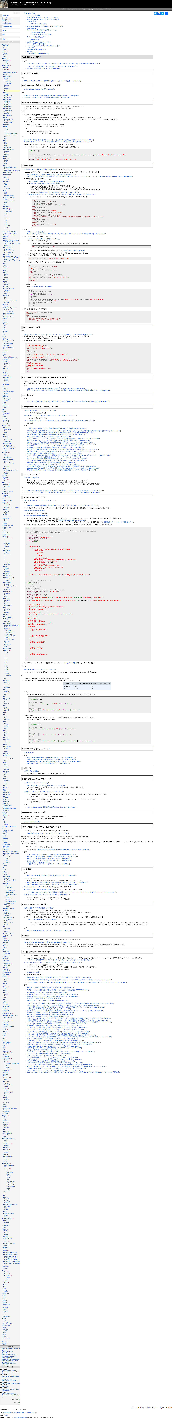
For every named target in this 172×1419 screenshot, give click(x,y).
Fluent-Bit (7, 584)
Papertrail (7, 484)
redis (5, 744)
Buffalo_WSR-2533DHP (11, 851)
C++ (4, 334)
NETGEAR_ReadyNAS (10, 826)
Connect (6, 113)
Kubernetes (7, 365)
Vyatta (6, 646)
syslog (6, 768)
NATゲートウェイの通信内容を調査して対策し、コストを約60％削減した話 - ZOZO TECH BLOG (57, 990)
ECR (5, 138)
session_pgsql (10, 903)
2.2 (6, 655)
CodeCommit (8, 106)
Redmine (5, 1024)
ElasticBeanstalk (9, 149)
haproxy (6, 709)
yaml (5, 1318)
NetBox (6, 614)
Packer (5, 944)
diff (5, 694)
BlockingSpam (8, 1156)
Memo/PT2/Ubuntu (9, 1363)
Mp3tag (5, 814)
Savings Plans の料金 (70, 663)
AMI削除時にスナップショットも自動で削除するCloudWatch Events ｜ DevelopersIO (54, 1048)
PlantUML (6, 956)
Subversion (9, 634)
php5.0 (7, 637)
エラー (6, 1217)
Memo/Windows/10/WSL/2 (10, 1380)
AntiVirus (7, 543)
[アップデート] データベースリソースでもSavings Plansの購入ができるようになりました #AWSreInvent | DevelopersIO (61, 492)
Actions (9, 1275)
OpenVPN (6, 848)
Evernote (5, 393)
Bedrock (6, 88)
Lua (4, 789)
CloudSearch (8, 99)
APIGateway (8, 76)
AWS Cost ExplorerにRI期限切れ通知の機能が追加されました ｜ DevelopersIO (52, 807)
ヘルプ (105, 9)
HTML (6, 479)
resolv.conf (7, 746)
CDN (4, 336)
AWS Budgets (28, 752)
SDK (6, 187)
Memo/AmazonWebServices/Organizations (10, 1390)
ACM (5, 74)
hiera (5, 980)
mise (4, 1297)
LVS (5, 596)
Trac (4, 1104)
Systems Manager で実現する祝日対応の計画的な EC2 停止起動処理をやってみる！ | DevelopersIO (58, 977)
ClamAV (6, 568)
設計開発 (5, 1329)
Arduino (5, 306)
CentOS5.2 (9, 919)
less (5, 716)
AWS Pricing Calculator (31, 878)
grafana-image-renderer (11, 470)
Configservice (8, 112)
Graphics (5, 475)
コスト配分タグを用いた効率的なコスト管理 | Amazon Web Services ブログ (51, 854)
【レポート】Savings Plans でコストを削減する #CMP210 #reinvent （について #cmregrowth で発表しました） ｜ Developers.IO (68, 455)
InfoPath (6, 493)
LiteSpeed (7, 600)
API (5, 454)
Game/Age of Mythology (10, 1359)
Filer (4, 404)
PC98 (4, 869)
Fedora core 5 (9, 577)
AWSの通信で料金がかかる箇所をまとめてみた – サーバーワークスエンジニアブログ (54, 1025)
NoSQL (5, 832)
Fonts (4, 411)
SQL (4, 1037)
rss (5, 926)
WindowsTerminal (9, 1213)
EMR (5, 146)
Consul (5, 349)
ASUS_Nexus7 (8, 242)
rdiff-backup (7, 742)
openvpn (8, 862)
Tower (6, 286)
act (8, 1279)
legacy (6, 1097)
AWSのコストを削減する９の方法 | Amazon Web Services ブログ (47, 1016)
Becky (5, 325)
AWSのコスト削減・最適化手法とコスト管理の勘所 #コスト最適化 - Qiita (50, 987)
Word (4, 1227)
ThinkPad (6, 1103)
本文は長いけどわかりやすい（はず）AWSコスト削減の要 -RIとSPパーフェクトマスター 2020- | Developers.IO (62, 1005)
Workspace (7, 443)
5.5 (5, 817)
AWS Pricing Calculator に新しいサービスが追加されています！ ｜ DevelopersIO (52, 884)
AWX (5, 270)
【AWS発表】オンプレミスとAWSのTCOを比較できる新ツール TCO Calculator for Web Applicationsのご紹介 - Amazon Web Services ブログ (71, 892)
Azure (5, 318)
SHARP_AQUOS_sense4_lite (12, 260)
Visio (4, 1136)
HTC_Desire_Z (8, 252)
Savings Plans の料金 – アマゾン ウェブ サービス (39, 410)
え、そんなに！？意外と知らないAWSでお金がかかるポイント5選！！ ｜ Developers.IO (55, 1029)
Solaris (5, 1054)
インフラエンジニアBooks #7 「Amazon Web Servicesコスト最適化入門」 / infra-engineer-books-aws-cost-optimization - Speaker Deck (70, 1003)
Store (5, 1208)
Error (5, 272)
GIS (4, 415)
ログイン (109, 9)
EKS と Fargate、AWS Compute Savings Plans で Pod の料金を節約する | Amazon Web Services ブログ (60, 432)
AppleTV (5, 304)
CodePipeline (8, 110)
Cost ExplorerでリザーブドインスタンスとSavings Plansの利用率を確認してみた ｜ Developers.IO (58, 440)
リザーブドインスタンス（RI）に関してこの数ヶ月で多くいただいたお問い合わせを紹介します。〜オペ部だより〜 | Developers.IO (68, 1018)
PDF (4, 871)
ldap (5, 297)
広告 (5, 1161)
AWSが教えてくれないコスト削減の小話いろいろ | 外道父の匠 (46, 992)
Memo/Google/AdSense (9, 1370)
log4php (6, 921)
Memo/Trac (7, 1353)
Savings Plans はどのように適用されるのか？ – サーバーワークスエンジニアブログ (53, 457)
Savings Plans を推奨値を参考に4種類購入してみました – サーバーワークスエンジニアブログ (56, 458)
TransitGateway (10, 201)
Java (5, 502)
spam (4, 1309)
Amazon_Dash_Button (9, 231)
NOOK (6, 381)
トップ (62, 9)
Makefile (6, 604)
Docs (5, 431)
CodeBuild (7, 105)
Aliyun (6, 69)
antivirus (5, 1240)
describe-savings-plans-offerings (34, 510)
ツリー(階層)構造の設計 (11, 358)
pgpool (6, 967)
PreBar (8, 1151)
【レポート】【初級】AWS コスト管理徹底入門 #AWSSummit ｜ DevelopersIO (52, 66)
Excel (4, 395)
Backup (6, 85)
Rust (4, 1035)
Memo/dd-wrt (7, 1351)
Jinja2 (6, 281)
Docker (6, 361)
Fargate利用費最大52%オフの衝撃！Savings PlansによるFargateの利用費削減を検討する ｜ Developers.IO (61, 466)
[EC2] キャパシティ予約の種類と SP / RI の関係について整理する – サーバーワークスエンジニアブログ (59, 442)
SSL (5, 643)
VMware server (10, 579)
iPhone (6, 1283)
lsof (5, 721)
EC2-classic (7, 137)
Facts (6, 274)
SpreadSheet (8, 441)
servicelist (7, 755)
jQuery (5, 1290)
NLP (4, 828)
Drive (5, 432)
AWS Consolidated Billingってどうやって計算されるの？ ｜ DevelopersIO (50, 930)
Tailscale (5, 1072)
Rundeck (5, 1033)
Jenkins (5, 522)
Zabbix (6, 465)
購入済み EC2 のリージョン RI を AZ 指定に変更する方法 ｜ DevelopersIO (50, 1061)
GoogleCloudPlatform (9, 447)
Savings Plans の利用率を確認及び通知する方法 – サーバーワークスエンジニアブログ (54, 453)
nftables (6, 727)
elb (6, 222)
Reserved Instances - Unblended (41, 286)
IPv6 (5, 163)
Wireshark (6, 1225)
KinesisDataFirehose (10, 167)
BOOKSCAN (8, 377)
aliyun (6, 1086)
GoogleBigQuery (9, 459)
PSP (4, 937)
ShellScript (7, 645)
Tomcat (6, 511)
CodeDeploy (7, 108)
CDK (5, 92)
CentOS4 (7, 564)
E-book (6, 375)
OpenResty (7, 621)
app (5, 263)
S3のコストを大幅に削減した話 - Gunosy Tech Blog (43, 998)
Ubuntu (6, 942)
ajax (7, 62)
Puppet (6, 976)
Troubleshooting (9, 288)
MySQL (6, 816)
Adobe (5, 53)
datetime (6, 691)
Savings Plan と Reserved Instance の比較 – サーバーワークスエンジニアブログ (52, 464)
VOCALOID (6, 1122)
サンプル (8, 516)
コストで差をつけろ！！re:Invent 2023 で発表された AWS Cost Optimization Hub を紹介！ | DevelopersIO (57, 142)
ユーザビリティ (7, 1322)
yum (5, 785)
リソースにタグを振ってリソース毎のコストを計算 (43, 46)
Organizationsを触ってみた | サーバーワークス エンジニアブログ (47, 833)
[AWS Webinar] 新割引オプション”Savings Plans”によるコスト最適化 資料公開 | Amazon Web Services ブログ (58, 420)
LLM (6, 310)
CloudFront (7, 97)
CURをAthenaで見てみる (35, 232)
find (5, 702)
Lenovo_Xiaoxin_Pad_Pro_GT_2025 (12, 258)
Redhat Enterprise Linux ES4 (12, 627)
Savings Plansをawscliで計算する (40, 34)
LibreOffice (6, 532)
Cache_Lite (9, 887)
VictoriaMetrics (7, 1133)
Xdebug (6, 915)
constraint (7, 965)
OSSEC (5, 842)
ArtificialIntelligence (9, 308)
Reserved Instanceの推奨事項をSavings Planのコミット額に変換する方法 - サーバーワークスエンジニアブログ (62, 505)
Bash (5, 548)
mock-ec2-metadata (11, 135)
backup (8, 219)
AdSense (7, 427)
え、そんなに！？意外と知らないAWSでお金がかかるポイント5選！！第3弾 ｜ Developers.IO (56, 1024)
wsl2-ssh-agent (11, 1186)
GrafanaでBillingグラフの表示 (36, 44)
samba (6, 753)
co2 (5, 1019)
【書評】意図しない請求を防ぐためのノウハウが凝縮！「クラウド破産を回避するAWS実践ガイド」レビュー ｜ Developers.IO (67, 1020)
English (5, 390)
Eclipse (7, 504)
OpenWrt (6, 849)
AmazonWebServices (31, 2)
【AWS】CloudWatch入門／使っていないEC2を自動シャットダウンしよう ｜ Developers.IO (56, 1068)
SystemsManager (9, 197)
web (4, 1315)
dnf (5, 696)
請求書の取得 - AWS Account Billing (38, 862)
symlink (6, 766)
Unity (4, 1119)
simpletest (7, 928)
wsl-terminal (10, 1185)
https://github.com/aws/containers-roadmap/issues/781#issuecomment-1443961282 (63, 849)
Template (8, 675)
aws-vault (7, 206)
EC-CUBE (6, 384)
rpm (5, 750)
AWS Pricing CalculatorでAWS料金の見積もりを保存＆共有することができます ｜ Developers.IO (57, 882)
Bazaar (5, 324)
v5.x (5, 983)
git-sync (6, 468)
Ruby (5, 1029)
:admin (4, 1344)
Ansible (6, 267)
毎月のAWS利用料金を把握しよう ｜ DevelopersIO (43, 68)
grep (5, 707)
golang (5, 1281)
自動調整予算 (34, 39)
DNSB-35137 (8, 1017)
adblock (8, 857)
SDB (5, 185)
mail (5, 723)
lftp (5, 718)
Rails (5, 1031)
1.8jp (7, 652)
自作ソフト (5, 18)
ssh (5, 762)
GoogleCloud (8, 1085)
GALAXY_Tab (8, 245)
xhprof (6, 931)
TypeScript (6, 1111)
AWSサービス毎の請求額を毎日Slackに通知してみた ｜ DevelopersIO (49, 858)
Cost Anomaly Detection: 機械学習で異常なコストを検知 (45, 26)
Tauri (4, 1076)
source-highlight (8, 759)
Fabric (5, 402)
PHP (5, 873)
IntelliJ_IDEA (7, 497)
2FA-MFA (6, 46)
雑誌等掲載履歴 (6, 23)
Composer (7, 878)
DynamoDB (7, 124)
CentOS (7, 554)
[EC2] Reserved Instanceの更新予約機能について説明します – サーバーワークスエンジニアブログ (58, 1031)
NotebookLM (8, 440)
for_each (6, 1094)
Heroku (6, 482)
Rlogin (5, 1028)
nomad (6, 368)
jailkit (5, 712)
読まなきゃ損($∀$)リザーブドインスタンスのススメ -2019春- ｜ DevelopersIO (52, 1057)
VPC (6, 199)
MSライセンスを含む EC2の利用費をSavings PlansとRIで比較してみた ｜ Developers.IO (55, 447)
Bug (5, 874)
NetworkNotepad (8, 830)
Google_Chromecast (9, 448)
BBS (4, 320)
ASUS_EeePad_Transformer (12, 240)
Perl (5, 949)
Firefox (7, 1149)
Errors (7, 587)
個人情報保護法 (7, 1323)
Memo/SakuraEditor (9, 1356)
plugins (6, 472)
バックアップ (77, 9)
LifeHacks (6, 534)
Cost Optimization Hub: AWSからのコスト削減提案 (43, 19)
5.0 (6, 662)
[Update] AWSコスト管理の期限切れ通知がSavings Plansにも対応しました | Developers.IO (55, 434)
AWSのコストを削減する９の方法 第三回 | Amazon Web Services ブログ (50, 1012)
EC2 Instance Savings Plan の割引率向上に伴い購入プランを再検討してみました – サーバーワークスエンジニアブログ (64, 1011)
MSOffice (6, 791)
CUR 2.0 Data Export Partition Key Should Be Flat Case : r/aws (58, 192)
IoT (5, 165)
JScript (6, 495)
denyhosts (7, 693)
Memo (13, 2)
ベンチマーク (8, 935)
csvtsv (5, 1249)
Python (8, 188)
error (7, 224)
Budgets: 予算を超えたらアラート (38, 37)
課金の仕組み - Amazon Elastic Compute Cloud (42, 919)
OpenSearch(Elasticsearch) (12, 170)
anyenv (6, 680)
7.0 (6, 666)
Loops (6, 284)
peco (5, 735)
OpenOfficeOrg (7, 844)
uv (5, 1001)
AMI (7, 128)
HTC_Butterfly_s (9, 247)
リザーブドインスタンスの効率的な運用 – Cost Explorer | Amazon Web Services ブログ (54, 1040)
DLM (7, 129)
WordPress (6, 1229)
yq (5, 1320)
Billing (48, 2)
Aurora (7, 179)
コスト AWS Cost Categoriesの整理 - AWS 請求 (39, 89)
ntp (5, 730)
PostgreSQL (7, 963)
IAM (5, 161)
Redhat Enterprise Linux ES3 (12, 625)
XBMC (6, 1231)
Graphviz (5, 477)
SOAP (6, 910)
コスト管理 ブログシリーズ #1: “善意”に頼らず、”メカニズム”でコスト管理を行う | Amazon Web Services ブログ (62, 63)
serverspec (6, 1306)
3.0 (6, 659)
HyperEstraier (8, 591)
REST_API (6, 1006)
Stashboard (6, 1056)
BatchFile (7, 1199)
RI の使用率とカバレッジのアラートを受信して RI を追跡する (43, 791)
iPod (4, 1288)
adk (5, 261)
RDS (6, 178)
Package (7, 855)
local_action (7, 299)
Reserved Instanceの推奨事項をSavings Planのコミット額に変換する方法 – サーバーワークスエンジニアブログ (62, 449)
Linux (6, 536)
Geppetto (7, 978)
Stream (8, 563)
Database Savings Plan (37, 32)
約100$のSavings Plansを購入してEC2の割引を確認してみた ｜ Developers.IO (52, 462)
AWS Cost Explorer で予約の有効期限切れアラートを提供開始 (46, 785)
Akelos (6, 58)
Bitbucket (7, 1272)
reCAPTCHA (8, 445)
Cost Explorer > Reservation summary (36, 783)
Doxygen (5, 370)
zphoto (6, 787)
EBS (7, 131)
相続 (4, 1332)
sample (7, 60)
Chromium (7, 1147)
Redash (5, 1022)
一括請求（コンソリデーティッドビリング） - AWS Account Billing (48, 864)
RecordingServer (8, 1021)
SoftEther (7, 1051)
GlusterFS (6, 424)
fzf (5, 705)
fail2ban (6, 700)
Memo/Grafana (7, 1412)
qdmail (6, 924)
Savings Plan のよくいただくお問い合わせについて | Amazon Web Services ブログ (50, 415)
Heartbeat (7, 589)
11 (5, 1192)
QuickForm (9, 898)
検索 (97, 9)
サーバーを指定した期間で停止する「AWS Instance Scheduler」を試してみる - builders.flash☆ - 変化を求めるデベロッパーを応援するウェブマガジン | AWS (76, 982)
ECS (5, 140)
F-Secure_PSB (7, 399)
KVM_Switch (7, 527)
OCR (4, 837)
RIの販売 (30, 51)
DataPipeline (8, 115)
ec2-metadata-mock (11, 133)
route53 (8, 228)
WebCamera (7, 648)
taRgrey (6, 771)
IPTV (4, 488)
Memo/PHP (7, 1365)
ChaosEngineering (8, 340)
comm (6, 686)
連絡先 (5, 39)
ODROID (5, 839)
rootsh (6, 748)
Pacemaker (7, 623)
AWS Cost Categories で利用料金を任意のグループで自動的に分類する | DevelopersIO (51, 95)
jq (4, 520)
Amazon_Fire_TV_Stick (10, 233)
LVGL (4, 529)
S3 (5, 183)
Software (6, 15)
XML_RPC (7, 914)
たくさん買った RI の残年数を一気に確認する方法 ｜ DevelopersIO (48, 1053)
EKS (5, 142)
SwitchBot (6, 1070)
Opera (5, 864)
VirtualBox (6, 1135)
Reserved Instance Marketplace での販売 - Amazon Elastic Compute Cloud (47, 942)
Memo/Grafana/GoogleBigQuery (11, 1395)
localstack (6, 1293)
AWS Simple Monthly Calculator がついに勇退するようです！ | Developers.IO (51, 875)
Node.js (5, 833)
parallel (8, 226)
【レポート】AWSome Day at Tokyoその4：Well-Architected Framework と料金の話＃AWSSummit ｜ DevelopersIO (63, 1042)
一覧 (94, 9)
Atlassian (6, 315)
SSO (5, 194)
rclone (6, 741)
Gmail (6, 438)
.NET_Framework (9, 1165)
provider (6, 1099)
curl (5, 689)
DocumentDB (8, 122)
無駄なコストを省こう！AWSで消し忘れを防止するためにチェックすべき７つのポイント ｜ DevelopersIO (60, 1051)
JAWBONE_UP (7, 500)
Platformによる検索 (33, 972)
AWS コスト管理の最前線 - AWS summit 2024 (44, 183)
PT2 (5, 939)
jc (4, 714)
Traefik (5, 1106)
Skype (5, 1047)
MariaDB (5, 798)
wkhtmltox (7, 930)
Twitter (5, 1110)
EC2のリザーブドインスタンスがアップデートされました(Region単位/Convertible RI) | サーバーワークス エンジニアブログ (66, 1066)
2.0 (6, 653)
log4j (5, 513)
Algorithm (7, 65)
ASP (4, 49)
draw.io (5, 1265)
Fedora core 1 (8, 575)
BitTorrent (7, 550)
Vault (5, 293)
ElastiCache (7, 147)
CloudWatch (7, 103)
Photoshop (6, 955)
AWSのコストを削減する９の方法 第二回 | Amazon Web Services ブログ (50, 1014)
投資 (4, 1334)
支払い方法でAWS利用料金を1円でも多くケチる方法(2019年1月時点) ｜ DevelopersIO (54, 1063)
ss (5, 760)
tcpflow (6, 773)
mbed (4, 1295)
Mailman (6, 602)
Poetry (6, 992)
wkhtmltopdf (6, 1316)
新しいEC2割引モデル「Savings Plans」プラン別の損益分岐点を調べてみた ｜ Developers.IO (56, 460)
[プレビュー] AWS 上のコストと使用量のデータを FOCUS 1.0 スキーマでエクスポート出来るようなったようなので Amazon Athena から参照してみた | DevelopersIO (79, 176)
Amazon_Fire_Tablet (9, 235)
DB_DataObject (10, 890)
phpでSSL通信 (8, 922)
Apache (6, 545)
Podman (5, 962)
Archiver (6, 546)
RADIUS (5, 1004)
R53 (5, 176)
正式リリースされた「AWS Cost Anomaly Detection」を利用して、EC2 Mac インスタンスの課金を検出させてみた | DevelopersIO (68, 390)
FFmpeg (5, 400)
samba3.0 (8, 580)
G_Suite (6, 1081)
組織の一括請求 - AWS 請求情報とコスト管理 (38, 908)
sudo (5, 764)
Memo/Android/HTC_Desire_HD (11, 1349)
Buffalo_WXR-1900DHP (11, 1254)
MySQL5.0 (9, 630)
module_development (10, 301)
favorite (5, 1268)
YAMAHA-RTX (7, 1238)
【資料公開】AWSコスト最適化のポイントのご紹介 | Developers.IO (48, 1009)
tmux (5, 775)
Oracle (5, 865)
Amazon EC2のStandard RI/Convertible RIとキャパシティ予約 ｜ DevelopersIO (52, 1046)
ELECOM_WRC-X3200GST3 (12, 853)
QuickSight (7, 174)
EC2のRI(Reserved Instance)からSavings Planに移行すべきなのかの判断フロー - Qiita (54, 445)
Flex (4, 409)
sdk (5, 265)
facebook (5, 1266)
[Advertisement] (160, 44)
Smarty (6, 912)
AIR (5, 238)
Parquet (5, 946)
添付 (82, 9)
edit (5, 383)
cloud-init (7, 684)
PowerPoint (6, 971)
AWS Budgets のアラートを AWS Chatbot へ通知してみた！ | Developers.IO (51, 757)
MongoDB (6, 810)
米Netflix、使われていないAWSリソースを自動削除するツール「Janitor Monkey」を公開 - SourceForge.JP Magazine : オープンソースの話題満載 (73, 1072)
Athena (7, 80)
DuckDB (5, 374)
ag (5, 678)
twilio (4, 1313)
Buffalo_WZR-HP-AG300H (12, 1261)
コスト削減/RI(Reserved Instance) (38, 53)
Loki (5, 461)
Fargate (6, 151)
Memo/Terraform (7, 1379)
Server (5, 1045)
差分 (72, 9)
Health (6, 160)
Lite (5, 407)
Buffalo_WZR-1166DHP (11, 1256)
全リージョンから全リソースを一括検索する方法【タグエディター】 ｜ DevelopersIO (54, 1059)
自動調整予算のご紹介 (31, 771)
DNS (4, 352)
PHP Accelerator (9, 908)
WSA (5, 1211)
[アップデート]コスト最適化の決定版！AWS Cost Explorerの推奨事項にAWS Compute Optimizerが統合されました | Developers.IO (68, 401)
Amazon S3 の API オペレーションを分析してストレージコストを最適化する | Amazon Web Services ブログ (61, 194)
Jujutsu (5, 523)
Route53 (6, 181)
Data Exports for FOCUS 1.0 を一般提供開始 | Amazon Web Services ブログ (51, 174)
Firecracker (7, 582)
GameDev (6, 420)
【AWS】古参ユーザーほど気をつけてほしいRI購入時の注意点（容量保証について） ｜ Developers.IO (59, 1064)
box (5, 1129)
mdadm (6, 725)
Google (6, 425)
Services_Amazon (11, 901)
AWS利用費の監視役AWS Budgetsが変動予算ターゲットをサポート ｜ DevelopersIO (53, 761)
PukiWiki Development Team (20, 1417)
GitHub (6, 1083)
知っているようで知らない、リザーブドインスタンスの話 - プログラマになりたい (53, 1070)
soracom (5, 1307)
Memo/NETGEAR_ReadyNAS (11, 1383)
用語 (4, 1336)
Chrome (6, 1145)
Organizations (8, 172)
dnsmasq (7, 698)
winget (6, 1215)
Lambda (6, 169)
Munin (6, 611)
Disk (5, 570)
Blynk (4, 329)
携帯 (6, 514)
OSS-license (8, 616)
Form (5, 434)
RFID (4, 1008)
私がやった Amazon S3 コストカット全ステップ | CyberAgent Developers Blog (52, 994)
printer (5, 1302)
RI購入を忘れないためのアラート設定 (39, 42)
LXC (4, 530)
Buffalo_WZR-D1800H (10, 1259)
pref (7, 64)
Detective (7, 117)
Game (4, 30)
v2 (6, 229)
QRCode (5, 1003)
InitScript (7, 593)
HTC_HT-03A (8, 254)
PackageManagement (10, 1204)
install (6, 994)
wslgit (8, 1188)
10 (6, 539)
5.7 (5, 819)
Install (6, 279)
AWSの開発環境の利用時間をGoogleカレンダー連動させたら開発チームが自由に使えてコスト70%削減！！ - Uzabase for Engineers (68, 980)
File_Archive (9, 892)
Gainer (5, 416)
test (5, 999)
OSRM (5, 841)
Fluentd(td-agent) (10, 586)
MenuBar (4, 1342)
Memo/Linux (7, 1357)
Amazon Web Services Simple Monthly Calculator (39, 887)
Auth (7, 885)
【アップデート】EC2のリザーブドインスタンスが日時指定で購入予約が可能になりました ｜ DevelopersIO (61, 1035)
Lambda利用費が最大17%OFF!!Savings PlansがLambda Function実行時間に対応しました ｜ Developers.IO (61, 444)
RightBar (4, 1343)
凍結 (69, 9)
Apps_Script (7, 429)
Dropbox (5, 372)
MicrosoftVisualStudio (9, 808)
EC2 (6, 126)
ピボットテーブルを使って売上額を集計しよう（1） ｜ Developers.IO (49, 860)
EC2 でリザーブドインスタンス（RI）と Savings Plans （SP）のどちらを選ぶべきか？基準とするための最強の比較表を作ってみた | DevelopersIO (73, 431)
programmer (6, 1304)
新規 (91, 9)
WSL (8, 1168)
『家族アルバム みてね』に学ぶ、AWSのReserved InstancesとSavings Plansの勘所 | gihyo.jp (56, 428)
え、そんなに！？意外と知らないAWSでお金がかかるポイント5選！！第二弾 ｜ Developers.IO (57, 1027)
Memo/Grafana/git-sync (9, 1393)
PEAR (7, 883)
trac (6, 1062)
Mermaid (5, 803)
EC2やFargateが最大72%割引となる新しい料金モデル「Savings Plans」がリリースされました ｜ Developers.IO (62, 468)
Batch (6, 87)
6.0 (6, 664)
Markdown (6, 800)
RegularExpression (8, 1026)
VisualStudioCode (9, 1138)
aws (6, 1088)
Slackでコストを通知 (33, 15)
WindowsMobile (8, 1218)
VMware (5, 1120)
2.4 (6, 657)
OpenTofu (6, 846)
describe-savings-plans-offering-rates (36, 515)
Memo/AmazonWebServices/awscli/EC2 (24, 1412)
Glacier (6, 154)
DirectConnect (8, 119)
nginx (5, 728)
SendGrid (6, 1044)
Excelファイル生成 (9, 880)
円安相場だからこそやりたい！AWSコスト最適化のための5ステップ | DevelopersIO (53, 996)
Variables (7, 292)
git (5, 1270)
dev (5, 1158)
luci (7, 860)
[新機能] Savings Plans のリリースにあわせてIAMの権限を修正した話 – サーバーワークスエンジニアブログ (61, 470)
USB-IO (5, 1113)
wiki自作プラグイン (8, 19)
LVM (5, 595)
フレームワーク (8, 933)
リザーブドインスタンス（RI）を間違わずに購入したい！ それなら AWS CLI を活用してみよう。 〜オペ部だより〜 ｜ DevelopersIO (69, 1037)
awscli (7, 208)
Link (5, 1220)
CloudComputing (8, 343)
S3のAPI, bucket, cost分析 (38, 24)
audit (5, 682)
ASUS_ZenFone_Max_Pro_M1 (12, 243)
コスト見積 (30, 47)
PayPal (5, 947)
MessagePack (7, 805)
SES (5, 190)
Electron (5, 388)
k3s (5, 366)
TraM (7, 1065)
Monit (6, 607)
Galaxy (6, 277)
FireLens (6, 153)
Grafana (6, 452)
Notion (5, 835)
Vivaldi (6, 1152)
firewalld (6, 703)
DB (6, 889)
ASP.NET (6, 51)
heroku (6, 1095)
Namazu (6, 612)
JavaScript (7, 518)
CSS (4, 338)
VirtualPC (7, 1209)
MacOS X (7, 792)
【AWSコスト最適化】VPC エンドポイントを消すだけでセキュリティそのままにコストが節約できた (59, 960)
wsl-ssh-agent (11, 1183)
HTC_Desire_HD (9, 251)
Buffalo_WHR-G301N (10, 1252)
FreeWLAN (6, 413)
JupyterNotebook (8, 525)
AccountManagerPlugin (12, 1063)
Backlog (5, 322)
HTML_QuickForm (11, 894)
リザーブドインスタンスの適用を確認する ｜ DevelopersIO (46, 1055)
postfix (6, 737)
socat (6, 757)
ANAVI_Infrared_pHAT (10, 1015)
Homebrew (7, 794)
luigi (5, 996)
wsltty (8, 1190)
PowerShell (7, 1206)
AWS (5, 269)
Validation (7, 290)
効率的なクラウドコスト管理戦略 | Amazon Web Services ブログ (47, 1000)
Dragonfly (7, 571)
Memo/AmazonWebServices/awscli (10, 1377)
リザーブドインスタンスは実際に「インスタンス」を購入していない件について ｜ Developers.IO (58, 1033)
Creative (5, 350)
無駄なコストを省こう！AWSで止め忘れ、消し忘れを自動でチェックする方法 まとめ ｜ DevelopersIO (59, 1044)
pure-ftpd (6, 739)
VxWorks (5, 1142)
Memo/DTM (5, 1386)
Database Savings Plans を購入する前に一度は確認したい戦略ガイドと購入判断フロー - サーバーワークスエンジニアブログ (63, 490)
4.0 (6, 661)
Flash (5, 406)
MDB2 (7, 896)
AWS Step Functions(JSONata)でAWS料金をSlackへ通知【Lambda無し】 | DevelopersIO (52, 81)
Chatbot (6, 94)
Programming (7, 26)
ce (6, 220)
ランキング (5, 22)
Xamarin (5, 1236)
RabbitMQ (6, 1010)
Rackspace (6, 1012)
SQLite (8, 899)
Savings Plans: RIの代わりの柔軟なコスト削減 (41, 30)
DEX (6, 1415)
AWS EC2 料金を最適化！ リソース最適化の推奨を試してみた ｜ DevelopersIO (52, 1038)
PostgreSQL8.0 (10, 632)
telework (5, 1311)
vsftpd (6, 778)
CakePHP (7, 876)
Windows (7, 295)
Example (8, 83)
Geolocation (6, 422)
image (6, 67)
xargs (6, 783)
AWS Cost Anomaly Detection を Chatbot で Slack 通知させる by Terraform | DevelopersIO (55, 388)
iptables (6, 710)
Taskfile (5, 1074)
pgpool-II (6, 969)
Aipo (4, 56)
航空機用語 (6, 1325)
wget (5, 782)
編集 (67, 9)
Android (6, 236)
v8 (5, 985)
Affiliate (5, 55)
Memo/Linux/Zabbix (9, 1354)
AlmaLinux (8, 538)
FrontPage (6, 1338)
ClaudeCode (9, 311)
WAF (5, 204)
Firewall (6, 1202)
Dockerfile (7, 363)
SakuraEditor (7, 1042)
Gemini (6, 436)
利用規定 (4, 21)
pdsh (5, 734)
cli (5, 71)
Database (7, 356)
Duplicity (6, 573)
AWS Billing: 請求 (29, 13)
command (7, 687)
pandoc (5, 1300)
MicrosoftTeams (7, 807)
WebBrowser (7, 1144)
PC (4, 867)
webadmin (8, 1069)
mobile (5, 1299)
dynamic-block (8, 1092)
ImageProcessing (8, 491)
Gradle (5, 450)
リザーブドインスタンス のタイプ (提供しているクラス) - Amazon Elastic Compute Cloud (52, 962)
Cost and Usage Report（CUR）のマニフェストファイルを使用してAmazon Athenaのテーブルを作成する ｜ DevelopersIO (66, 234)
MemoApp (6, 801)
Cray (7, 505)
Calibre (6, 379)
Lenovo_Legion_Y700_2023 (12, 256)
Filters (6, 276)
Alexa (6, 78)
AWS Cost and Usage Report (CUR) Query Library (40, 169)
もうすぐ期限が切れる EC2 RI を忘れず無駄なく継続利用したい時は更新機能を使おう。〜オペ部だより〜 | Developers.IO (65, 1007)
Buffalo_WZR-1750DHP (11, 1258)
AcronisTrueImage (9, 1243)
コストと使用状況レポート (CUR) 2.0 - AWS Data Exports (45, 181)
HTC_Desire (7, 249)
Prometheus (6, 974)
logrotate (6, 719)
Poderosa (6, 960)
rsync (6, 751)
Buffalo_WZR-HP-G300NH (12, 1263)
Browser (5, 331)
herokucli (7, 486)
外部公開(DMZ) (10, 639)
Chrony (6, 566)
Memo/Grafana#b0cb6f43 (32, 822)
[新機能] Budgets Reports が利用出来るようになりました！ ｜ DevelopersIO (51, 759)
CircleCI (5, 342)
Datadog (5, 359)
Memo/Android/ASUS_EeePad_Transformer (10, 1361)
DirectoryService (9, 121)
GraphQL (5, 473)
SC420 (7, 628)
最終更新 (101, 9)
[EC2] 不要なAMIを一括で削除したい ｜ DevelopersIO (44, 1050)
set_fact (6, 302)
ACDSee (5, 47)
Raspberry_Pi (8, 1013)
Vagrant (6, 1124)
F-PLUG (5, 397)
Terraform (7, 1078)
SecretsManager (9, 195)
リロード (86, 9)
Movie (5, 812)
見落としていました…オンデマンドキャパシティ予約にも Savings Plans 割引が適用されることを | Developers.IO (63, 438)
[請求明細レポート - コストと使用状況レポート (118, 522)
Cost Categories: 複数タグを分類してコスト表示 (42, 17)
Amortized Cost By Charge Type (73, 250)
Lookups (6, 283)
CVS (5, 552)
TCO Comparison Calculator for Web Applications (39, 889)
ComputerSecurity (8, 347)
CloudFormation (8, 96)
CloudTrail (8, 81)
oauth (7, 906)
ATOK (6, 1197)
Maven (6, 509)
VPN (5, 202)
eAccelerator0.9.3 (11, 636)
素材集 (5, 1331)
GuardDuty (7, 158)
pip (5, 997)
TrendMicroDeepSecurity (10, 1108)
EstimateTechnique (8, 391)
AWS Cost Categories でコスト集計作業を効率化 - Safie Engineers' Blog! (47, 97)
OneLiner (7, 951)
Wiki (5, 1154)
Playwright (6, 958)
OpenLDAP (8, 618)
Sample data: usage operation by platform (72, 520)
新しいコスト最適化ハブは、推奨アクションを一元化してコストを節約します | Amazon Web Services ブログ (58, 140)
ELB (5, 144)
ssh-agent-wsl (11, 1181)
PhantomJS (6, 953)
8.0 (5, 821)
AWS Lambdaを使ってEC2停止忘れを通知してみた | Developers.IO (48, 436)
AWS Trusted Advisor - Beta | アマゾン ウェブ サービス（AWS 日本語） (46, 894)
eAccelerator (9, 917)
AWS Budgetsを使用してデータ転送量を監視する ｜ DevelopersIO (48, 763)
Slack (7, 673)
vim (5, 776)
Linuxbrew (7, 598)
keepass (5, 1291)
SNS (5, 192)
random (6, 1101)
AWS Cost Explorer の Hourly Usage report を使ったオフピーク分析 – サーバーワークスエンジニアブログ (60, 451)
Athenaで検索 (31, 21)
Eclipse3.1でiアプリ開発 (11, 507)
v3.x (5, 981)
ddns (7, 858)
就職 (4, 1327)
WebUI (7, 620)
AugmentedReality (8, 317)
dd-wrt (6, 1250)
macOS (6, 1131)
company (5, 1245)
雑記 (4, 34)
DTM (4, 354)
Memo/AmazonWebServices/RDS (10, 1372)
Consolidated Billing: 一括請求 (36, 49)
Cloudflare (6, 345)
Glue (5, 156)
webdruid (6, 780)
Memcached (7, 605)
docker (6, 466)
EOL (4, 386)
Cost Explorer (31, 28)
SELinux (6, 641)
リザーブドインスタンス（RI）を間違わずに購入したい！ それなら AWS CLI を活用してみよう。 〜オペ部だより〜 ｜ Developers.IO (69, 1022)
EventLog (7, 1201)
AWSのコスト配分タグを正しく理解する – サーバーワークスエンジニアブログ (51, 856)
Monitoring (7, 609)
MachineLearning (9, 313)
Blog (4, 327)
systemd (6, 769)
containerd (6, 1247)
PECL (7, 905)
